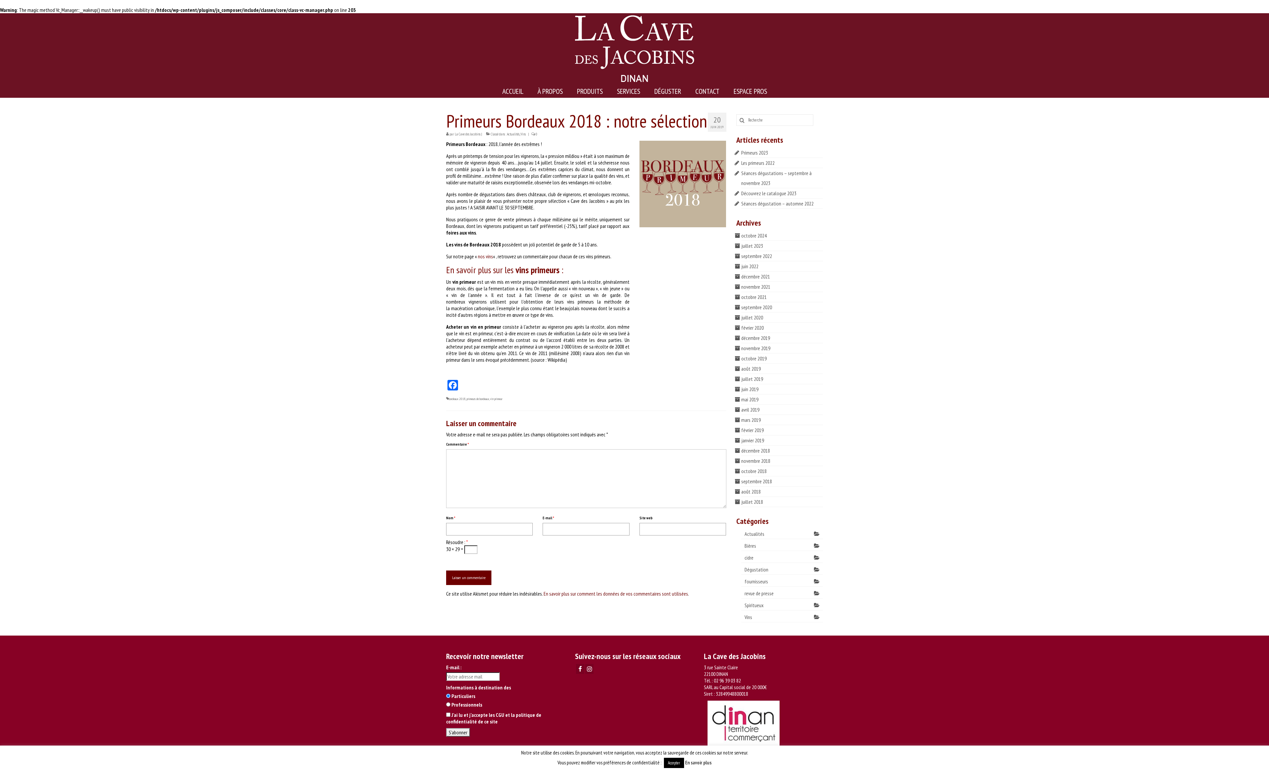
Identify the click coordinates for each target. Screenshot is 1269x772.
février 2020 (752, 327)
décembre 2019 (755, 338)
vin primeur (496, 399)
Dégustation (756, 569)
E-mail (548, 518)
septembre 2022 (756, 256)
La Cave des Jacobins (468, 134)
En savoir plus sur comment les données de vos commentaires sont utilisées (616, 593)
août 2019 (751, 368)
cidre (749, 557)
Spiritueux (754, 605)
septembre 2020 (756, 307)
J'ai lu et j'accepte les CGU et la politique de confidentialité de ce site (493, 718)
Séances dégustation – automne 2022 (777, 203)
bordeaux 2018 (457, 399)
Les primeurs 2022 (758, 163)
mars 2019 (751, 420)
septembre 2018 (756, 481)
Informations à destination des (478, 687)
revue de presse (759, 593)
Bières (750, 545)
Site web (646, 518)
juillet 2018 (752, 501)
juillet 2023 (752, 245)
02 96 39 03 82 (727, 680)
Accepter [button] (674, 763)
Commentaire (457, 444)
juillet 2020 (752, 317)
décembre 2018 (755, 450)
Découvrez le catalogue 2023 (768, 193)
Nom (450, 518)
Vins (523, 134)
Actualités (513, 134)
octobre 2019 (754, 358)
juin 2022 (749, 266)
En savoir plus (698, 762)
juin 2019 (749, 389)
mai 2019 (749, 399)
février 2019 (752, 430)
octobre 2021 (754, 297)
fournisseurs (756, 581)
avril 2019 (750, 409)
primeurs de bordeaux (478, 399)
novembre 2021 (755, 286)
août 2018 (751, 491)
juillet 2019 (752, 379)
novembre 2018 (755, 461)
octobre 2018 (754, 471)
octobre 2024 (754, 235)
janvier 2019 (752, 440)
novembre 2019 (755, 348)
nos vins (485, 256)
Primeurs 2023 (754, 152)
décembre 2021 (755, 276)
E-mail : (453, 667)
